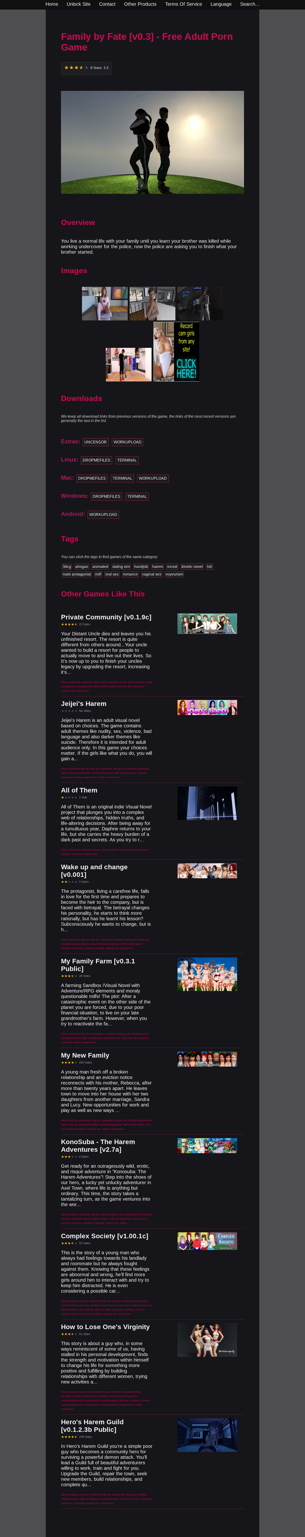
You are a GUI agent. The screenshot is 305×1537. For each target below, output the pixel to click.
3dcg (67, 567)
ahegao (81, 567)
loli (209, 567)
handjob (141, 567)
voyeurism (174, 574)
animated (100, 567)
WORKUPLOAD (128, 442)
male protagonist (77, 574)
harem (157, 567)
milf (98, 574)
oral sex (112, 574)
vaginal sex (151, 574)
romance (130, 574)
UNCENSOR (95, 442)
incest (172, 567)
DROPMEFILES (96, 460)
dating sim (121, 567)
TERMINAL (127, 460)
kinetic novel (192, 567)
